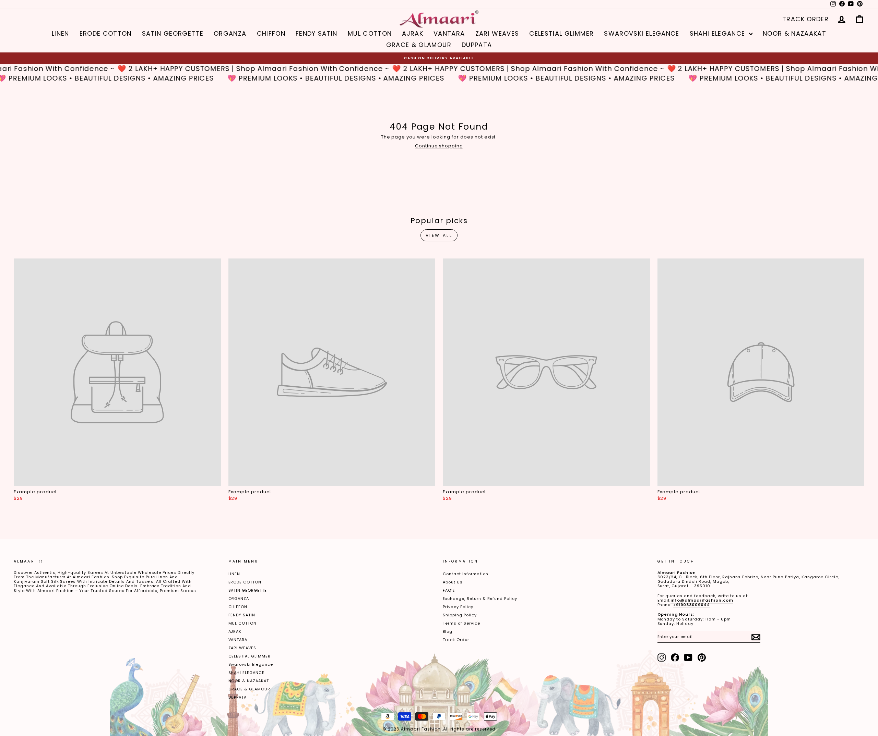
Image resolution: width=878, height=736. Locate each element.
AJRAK (412, 33)
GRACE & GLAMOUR (418, 44)
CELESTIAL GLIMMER (561, 33)
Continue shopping (439, 146)
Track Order (456, 639)
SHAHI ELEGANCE (718, 33)
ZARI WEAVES (497, 33)
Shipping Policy (460, 615)
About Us (453, 582)
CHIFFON (271, 33)
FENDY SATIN (316, 33)
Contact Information (465, 574)
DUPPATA (477, 44)
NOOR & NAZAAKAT (794, 33)
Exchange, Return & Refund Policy (480, 598)
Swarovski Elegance (641, 33)
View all (439, 235)
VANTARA (449, 33)
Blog (447, 631)
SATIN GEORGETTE (172, 33)
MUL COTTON (370, 33)
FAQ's (449, 590)
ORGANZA (230, 33)
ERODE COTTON (106, 33)
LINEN (60, 33)
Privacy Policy (458, 607)
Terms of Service (461, 623)
